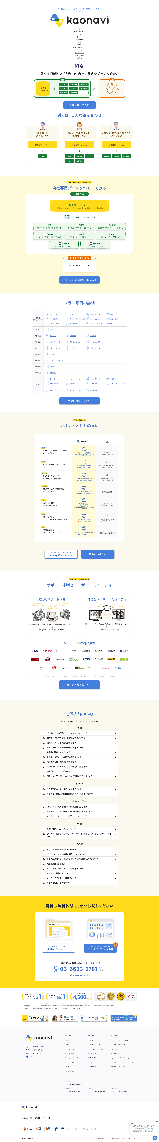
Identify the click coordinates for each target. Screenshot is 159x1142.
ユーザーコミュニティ (72, 1058)
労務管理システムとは (118, 1067)
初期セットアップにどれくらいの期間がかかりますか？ (69, 776)
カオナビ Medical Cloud (120, 1091)
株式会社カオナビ (27, 1118)
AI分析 (72, 348)
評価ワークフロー (55, 329)
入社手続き (73, 323)
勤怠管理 (53, 354)
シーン (68, 721)
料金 (79, 42)
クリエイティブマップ (77, 319)
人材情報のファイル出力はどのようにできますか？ (68, 766)
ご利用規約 (92, 1067)
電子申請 (53, 336)
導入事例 (80, 45)
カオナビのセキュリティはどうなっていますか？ (67, 816)
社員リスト (73, 314)
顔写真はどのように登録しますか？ (61, 771)
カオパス (114, 1049)
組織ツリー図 (114, 314)
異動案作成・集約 (75, 342)
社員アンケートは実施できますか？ (61, 742)
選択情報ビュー (95, 319)
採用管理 (53, 366)
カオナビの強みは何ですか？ (58, 882)
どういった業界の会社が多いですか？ (62, 849)
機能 (79, 34)
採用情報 (37, 1118)
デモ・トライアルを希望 (100, 948)
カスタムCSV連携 (96, 323)
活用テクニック (93, 1040)
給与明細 (93, 336)
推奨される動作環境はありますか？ (61, 761)
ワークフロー (54, 379)
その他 (93, 721)
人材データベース (55, 314)
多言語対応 (114, 379)
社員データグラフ (55, 348)
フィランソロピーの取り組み (120, 1040)
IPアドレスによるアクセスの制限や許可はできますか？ (69, 811)
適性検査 (53, 373)
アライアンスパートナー (119, 1044)
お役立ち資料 (79, 53)
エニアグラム (54, 319)
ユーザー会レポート (72, 1062)
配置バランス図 (55, 342)
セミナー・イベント (79, 47)
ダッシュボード (95, 348)
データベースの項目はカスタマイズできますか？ (67, 733)
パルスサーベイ (75, 379)
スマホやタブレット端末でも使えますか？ (64, 757)
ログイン (79, 58)
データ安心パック (55, 383)
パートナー (80, 50)
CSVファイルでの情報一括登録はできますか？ (66, 738)
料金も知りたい (98, 554)
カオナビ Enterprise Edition (74, 1084)
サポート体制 (70, 1053)
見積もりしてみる (79, 105)
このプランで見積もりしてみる (79, 279)
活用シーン (80, 37)
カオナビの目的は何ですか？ (58, 873)
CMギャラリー (93, 1058)
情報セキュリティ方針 (89, 1129)
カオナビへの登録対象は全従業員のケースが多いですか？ (70, 793)
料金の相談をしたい (79, 400)
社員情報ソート (95, 314)
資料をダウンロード (58, 948)
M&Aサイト (46, 1118)
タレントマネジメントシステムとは (122, 1062)
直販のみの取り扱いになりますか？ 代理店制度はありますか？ (72, 859)
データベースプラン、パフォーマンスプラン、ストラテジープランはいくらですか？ (79, 835)
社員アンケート (55, 323)
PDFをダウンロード (61, 554)
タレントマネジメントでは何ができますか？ (65, 868)
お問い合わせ (79, 55)
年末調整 (73, 336)
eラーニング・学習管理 (57, 360)
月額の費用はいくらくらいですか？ (61, 829)
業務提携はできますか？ (57, 863)
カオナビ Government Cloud (98, 1091)
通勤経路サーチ (95, 379)
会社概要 (114, 1036)
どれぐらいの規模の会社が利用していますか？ (66, 854)
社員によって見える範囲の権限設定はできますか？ (68, 806)
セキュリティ (78, 721)
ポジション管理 (95, 342)
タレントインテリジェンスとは (121, 1058)
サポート (80, 39)
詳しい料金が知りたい (79, 684)
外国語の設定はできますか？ (58, 752)
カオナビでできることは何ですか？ (61, 878)
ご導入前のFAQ (70, 1071)
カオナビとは (80, 31)
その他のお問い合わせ (81, 975)
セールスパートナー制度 (96, 1049)
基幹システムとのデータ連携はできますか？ (65, 747)
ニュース (91, 1062)
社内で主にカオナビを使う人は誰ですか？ (64, 789)
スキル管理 (114, 319)
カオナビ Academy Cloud (73, 1091)
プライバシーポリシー (73, 1129)
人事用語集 (115, 1053)
